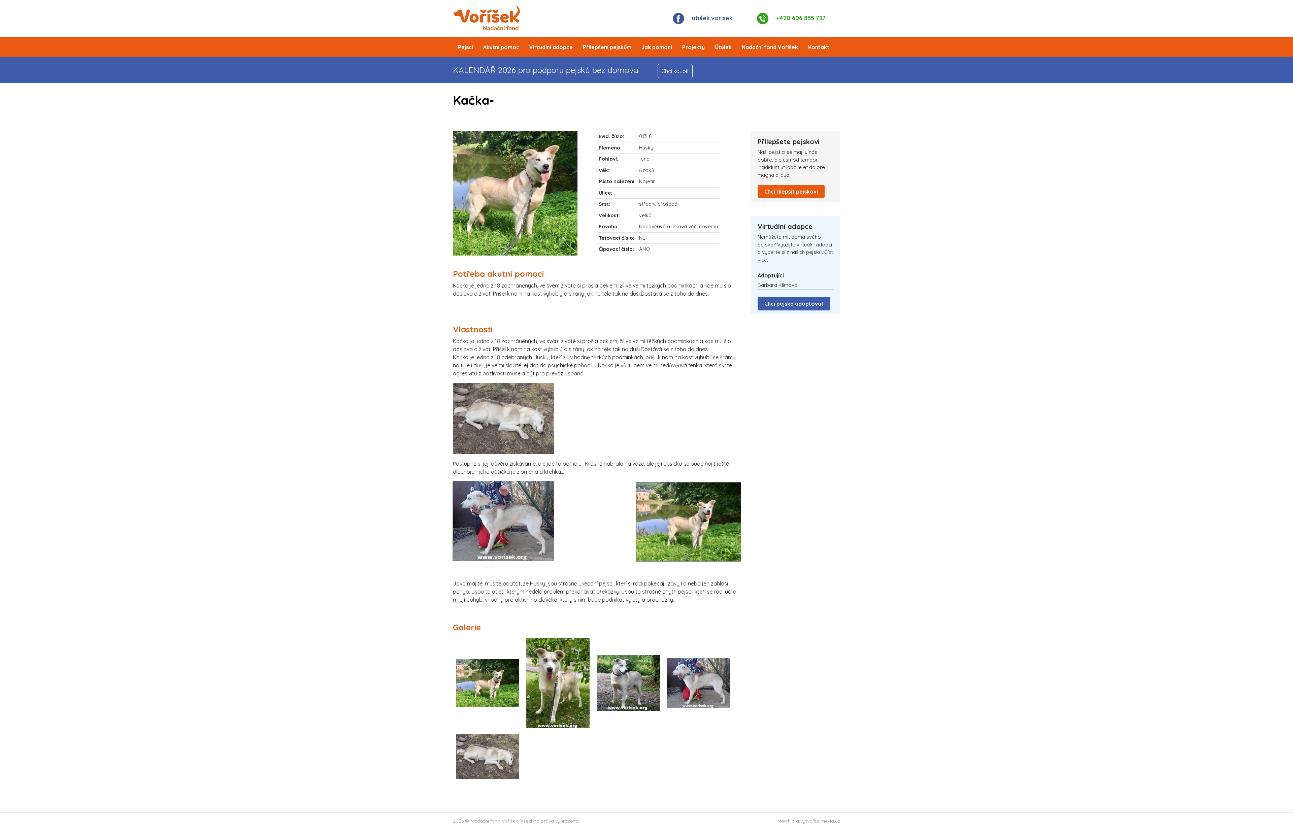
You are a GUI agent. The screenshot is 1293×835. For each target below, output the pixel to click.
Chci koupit (675, 71)
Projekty (693, 47)
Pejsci (465, 47)
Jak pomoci (656, 47)
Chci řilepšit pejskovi (791, 191)
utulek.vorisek (712, 18)
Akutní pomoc (501, 47)
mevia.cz (830, 821)
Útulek (723, 47)
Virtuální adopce (551, 47)
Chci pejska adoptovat (794, 303)
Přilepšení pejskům (607, 47)
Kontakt (818, 47)
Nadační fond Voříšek (770, 47)
